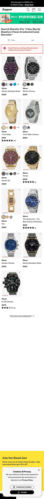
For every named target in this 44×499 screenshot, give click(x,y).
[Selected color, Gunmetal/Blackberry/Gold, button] (3, 84)
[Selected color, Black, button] (25, 84)
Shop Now (29, 5)
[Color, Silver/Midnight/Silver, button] (28, 127)
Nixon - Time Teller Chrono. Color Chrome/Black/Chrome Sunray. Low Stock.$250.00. (32, 120)
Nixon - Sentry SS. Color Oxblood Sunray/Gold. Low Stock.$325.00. (11, 165)
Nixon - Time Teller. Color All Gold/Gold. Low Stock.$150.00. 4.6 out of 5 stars (11, 120)
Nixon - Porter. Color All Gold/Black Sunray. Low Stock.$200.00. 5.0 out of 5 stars (32, 165)
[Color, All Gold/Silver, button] (7, 217)
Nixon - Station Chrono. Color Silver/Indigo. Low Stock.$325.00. (11, 250)
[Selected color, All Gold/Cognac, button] (3, 217)
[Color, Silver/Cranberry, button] (7, 84)
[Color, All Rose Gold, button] (7, 127)
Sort (32, 40)
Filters (13, 40)
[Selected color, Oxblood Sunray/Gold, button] (3, 174)
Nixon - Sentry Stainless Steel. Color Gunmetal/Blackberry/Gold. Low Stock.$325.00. (11, 75)
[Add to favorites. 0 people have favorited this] (19, 57)
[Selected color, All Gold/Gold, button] (3, 127)
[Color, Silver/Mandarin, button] (15, 127)
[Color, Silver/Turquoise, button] (7, 174)
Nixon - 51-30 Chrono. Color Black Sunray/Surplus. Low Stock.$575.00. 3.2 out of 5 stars (11, 290)
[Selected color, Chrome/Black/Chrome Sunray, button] (25, 127)
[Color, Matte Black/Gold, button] (28, 84)
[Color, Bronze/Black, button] (11, 174)
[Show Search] (28, 9)
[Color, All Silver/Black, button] (11, 217)
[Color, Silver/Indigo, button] (11, 84)
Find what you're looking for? (21, 316)
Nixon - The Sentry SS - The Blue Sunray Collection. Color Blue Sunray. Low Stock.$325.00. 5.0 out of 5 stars (32, 208)
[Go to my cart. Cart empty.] (33, 9)
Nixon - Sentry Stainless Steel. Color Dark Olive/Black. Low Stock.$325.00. (32, 250)
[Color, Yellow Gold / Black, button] (15, 174)
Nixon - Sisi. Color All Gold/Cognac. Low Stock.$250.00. (11, 208)
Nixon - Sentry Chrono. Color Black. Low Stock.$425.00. (32, 75)
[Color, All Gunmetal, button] (32, 84)
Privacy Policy (27, 480)
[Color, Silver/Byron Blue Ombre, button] (15, 84)
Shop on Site (25, 22)
